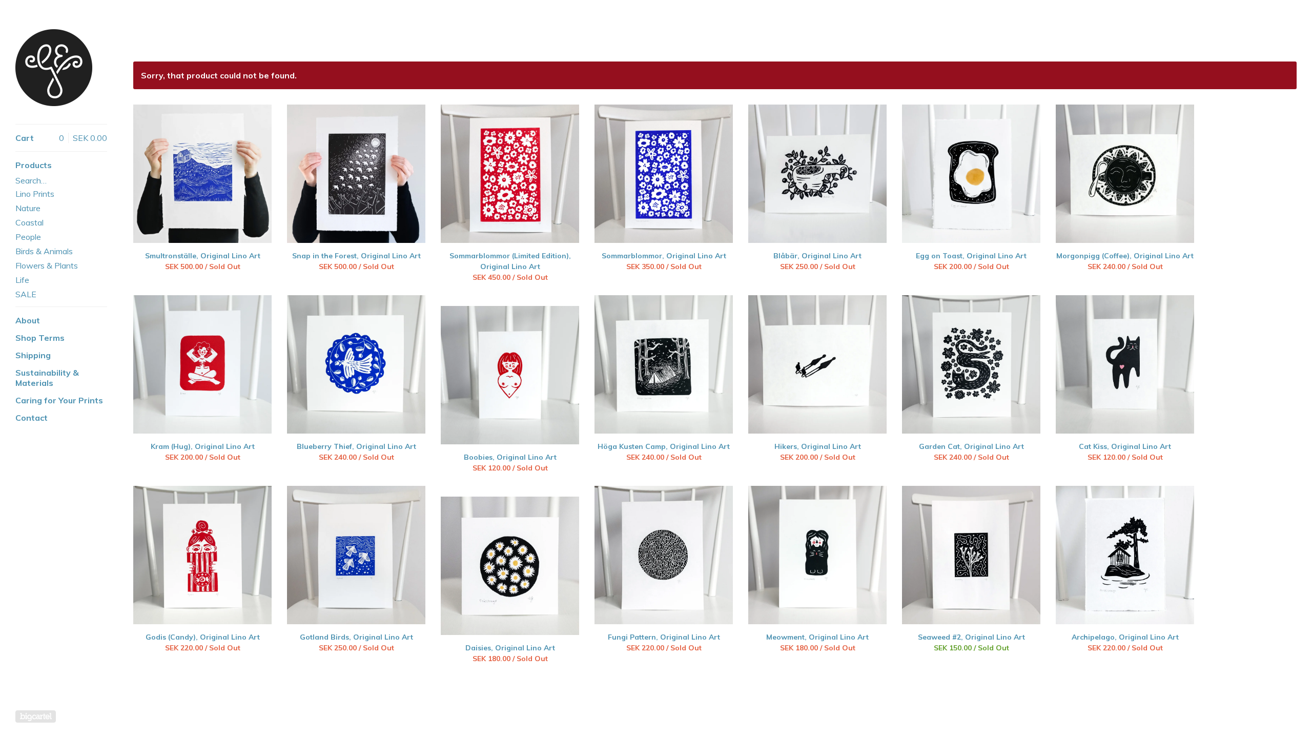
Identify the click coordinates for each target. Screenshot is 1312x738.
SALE (25, 294)
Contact (31, 418)
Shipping (33, 355)
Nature (27, 208)
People (28, 237)
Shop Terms (40, 338)
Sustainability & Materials (47, 377)
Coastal (29, 222)
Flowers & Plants (46, 265)
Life (22, 280)
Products (33, 165)
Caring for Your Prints (59, 400)
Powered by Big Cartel (35, 716)
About (27, 320)
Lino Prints (34, 194)
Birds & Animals (44, 251)
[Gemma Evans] (53, 67)
